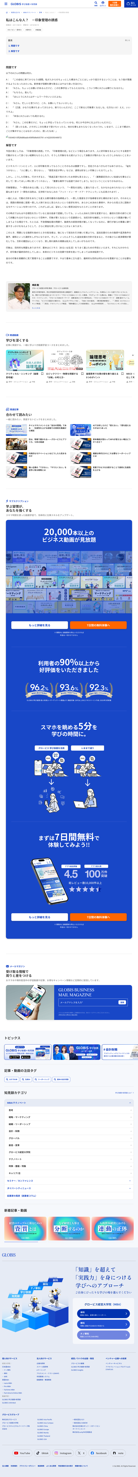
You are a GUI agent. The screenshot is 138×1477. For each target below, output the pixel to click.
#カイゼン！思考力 (15, 30)
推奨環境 (41, 1466)
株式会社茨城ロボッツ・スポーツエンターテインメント (86, 1427)
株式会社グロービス (9, 1419)
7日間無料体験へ (114, 3)
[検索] (96, 4)
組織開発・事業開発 (44, 1380)
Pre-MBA (7, 1386)
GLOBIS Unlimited (9, 1403)
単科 (92, 1324)
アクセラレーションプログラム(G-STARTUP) (118, 1368)
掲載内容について (81, 1466)
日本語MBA (6, 1367)
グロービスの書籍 (77, 1363)
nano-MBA (8, 1383)
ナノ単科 (89, 1335)
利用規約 (14, 1466)
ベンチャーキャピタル (114, 1363)
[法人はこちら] (131, 4)
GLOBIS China (42, 1426)
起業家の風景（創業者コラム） (22, 1195)
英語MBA (5, 1380)
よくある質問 (51, 1466)
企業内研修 (41, 1363)
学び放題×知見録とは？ (123, 1093)
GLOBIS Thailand (43, 1436)
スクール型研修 (42, 1367)
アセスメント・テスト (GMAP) (48, 1373)
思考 (40, 12)
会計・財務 (14, 1131)
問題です (15, 45)
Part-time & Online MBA (13, 1393)
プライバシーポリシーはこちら (67, 1015)
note (120, 1453)
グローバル (14, 1138)
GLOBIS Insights (77, 1370)
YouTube (25, 1453)
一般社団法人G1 (78, 1419)
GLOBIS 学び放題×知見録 (11, 1399)
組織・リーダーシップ (19, 1124)
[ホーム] (7, 12)
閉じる (127, 40)
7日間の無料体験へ (98, 625)
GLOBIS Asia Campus (45, 1423)
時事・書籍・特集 (17, 1166)
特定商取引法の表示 (65, 1466)
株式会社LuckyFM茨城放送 (82, 1432)
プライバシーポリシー (27, 1466)
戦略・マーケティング (19, 1117)
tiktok (45, 1453)
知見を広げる (15, 12)
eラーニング (41, 1370)
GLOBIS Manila (43, 1433)
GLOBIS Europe (43, 1429)
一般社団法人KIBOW (80, 1423)
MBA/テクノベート (29, 12)
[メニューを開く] (6, 3)
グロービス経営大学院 (19, 1152)
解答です (15, 51)
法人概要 (5, 1466)
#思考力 (28, 30)
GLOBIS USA (42, 1439)
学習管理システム (43, 1376)
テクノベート (15, 1159)
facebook (101, 1453)
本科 (93, 1313)
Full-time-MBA (9, 1390)
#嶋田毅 (38, 30)
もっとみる (36, 308)
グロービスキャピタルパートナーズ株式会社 (16, 1427)
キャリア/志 (14, 1173)
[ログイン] (103, 4)
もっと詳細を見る (39, 625)
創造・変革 (14, 1145)
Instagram (65, 1453)
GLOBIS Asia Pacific (44, 1419)
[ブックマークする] (42, 373)
